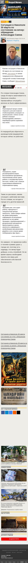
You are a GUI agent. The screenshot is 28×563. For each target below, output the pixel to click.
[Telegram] (7, 412)
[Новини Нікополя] (13, 2)
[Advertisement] (14, 154)
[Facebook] (3, 412)
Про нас (14, 552)
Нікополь (3, 21)
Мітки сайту (19, 552)
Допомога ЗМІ (22, 550)
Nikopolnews (20, 81)
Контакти (8, 552)
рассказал (11, 73)
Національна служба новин (15, 509)
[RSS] (14, 412)
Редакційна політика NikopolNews (10, 550)
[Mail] (18, 412)
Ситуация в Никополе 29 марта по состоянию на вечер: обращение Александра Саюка (14, 345)
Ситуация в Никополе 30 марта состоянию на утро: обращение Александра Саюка (13, 336)
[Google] (10, 412)
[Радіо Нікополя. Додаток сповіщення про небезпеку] (14, 369)
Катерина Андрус (14, 38)
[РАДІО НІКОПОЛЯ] (14, 396)
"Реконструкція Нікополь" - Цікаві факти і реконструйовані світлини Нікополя (13, 463)
